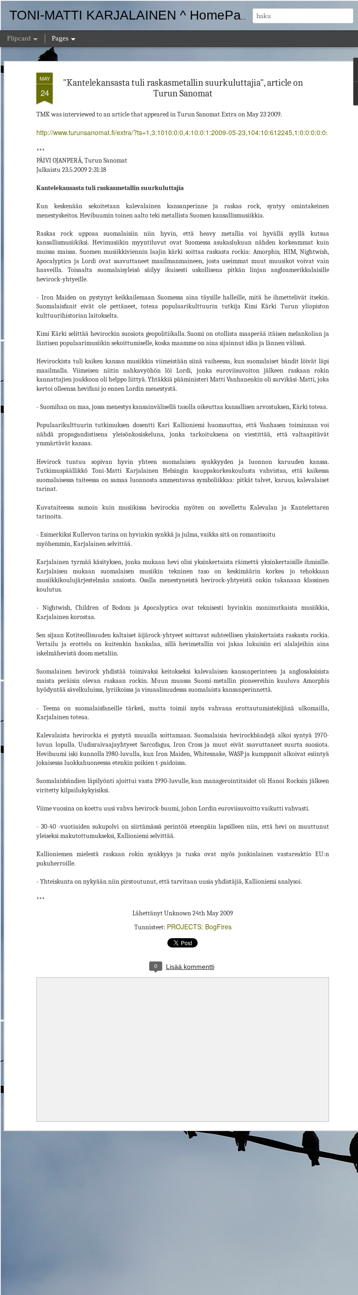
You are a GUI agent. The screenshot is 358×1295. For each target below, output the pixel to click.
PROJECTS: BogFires (199, 926)
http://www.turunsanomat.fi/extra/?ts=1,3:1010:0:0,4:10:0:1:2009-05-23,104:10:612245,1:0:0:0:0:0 (181, 132)
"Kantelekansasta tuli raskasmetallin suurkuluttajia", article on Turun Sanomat (183, 88)
